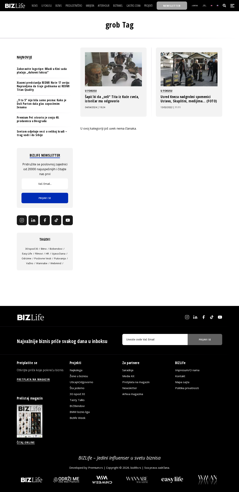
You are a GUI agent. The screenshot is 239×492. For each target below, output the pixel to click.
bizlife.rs (136, 467)
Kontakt (180, 376)
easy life (27, 253)
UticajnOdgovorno (81, 382)
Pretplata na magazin (136, 382)
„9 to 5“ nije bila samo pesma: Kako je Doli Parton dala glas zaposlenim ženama (41, 103)
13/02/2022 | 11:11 (171, 107)
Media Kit (128, 376)
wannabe (41, 263)
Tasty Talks (77, 400)
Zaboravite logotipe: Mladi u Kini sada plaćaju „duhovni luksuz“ (42, 70)
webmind (55, 263)
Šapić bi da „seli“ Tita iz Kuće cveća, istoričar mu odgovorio (112, 99)
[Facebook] (45, 220)
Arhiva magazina (132, 394)
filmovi (39, 253)
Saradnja (127, 370)
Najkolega (76, 370)
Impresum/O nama (187, 370)
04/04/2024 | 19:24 (95, 107)
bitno (44, 248)
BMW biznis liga (80, 412)
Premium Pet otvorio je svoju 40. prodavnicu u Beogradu (38, 119)
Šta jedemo (77, 388)
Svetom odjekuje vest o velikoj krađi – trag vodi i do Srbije (42, 133)
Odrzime (26, 258)
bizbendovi (56, 248)
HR (47, 253)
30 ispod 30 (31, 248)
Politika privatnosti (187, 388)
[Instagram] (22, 220)
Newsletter (129, 388)
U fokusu (91, 90)
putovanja (60, 258)
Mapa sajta (182, 382)
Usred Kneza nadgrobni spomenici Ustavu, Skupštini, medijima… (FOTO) (189, 99)
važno (29, 263)
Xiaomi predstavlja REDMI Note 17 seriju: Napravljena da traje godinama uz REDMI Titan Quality (43, 86)
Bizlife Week (77, 418)
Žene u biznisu (79, 376)
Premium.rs (95, 467)
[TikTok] (56, 220)
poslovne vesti (42, 258)
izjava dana (58, 253)
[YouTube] (68, 220)
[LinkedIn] (33, 220)
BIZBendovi (77, 406)
